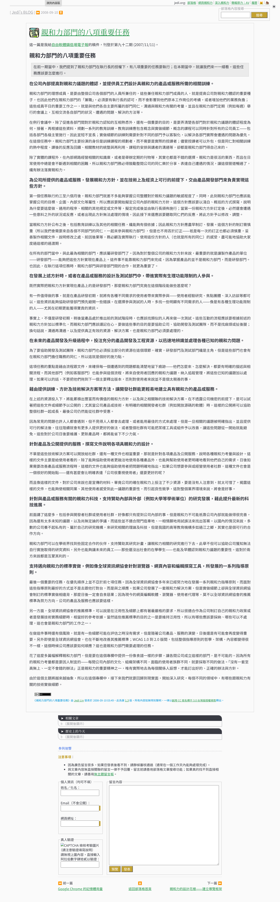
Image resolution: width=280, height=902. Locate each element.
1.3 (127, 700)
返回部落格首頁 (140, 888)
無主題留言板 (104, 774)
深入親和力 (222, 2)
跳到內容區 (53, 3)
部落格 (191, 2)
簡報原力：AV (240, 2)
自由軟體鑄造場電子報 (69, 44)
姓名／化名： (70, 787)
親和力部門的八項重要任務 (85, 32)
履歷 (254, 2)
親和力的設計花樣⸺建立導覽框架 (196, 888)
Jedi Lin (79, 700)
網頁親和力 (205, 2)
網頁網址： (69, 818)
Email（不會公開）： (76, 802)
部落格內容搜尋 (232, 8)
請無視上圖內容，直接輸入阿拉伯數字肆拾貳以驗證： (80, 856)
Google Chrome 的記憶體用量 (80, 888)
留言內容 (115, 781)
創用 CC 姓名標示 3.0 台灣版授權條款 (194, 700)
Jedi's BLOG (22, 12)
